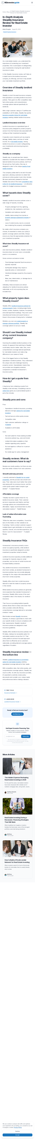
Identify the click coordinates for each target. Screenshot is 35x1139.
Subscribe (26, 736)
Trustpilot (8, 424)
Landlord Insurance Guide (11, 701)
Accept (17, 1135)
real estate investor (17, 141)
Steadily (18, 616)
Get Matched (16, 714)
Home (4, 12)
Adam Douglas (7, 29)
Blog (8, 12)
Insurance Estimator (10, 693)
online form (6, 391)
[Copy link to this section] (1, 89)
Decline (17, 1131)
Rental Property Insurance (9, 32)
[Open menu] (32, 2)
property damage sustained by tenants (17, 217)
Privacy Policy (18, 1127)
